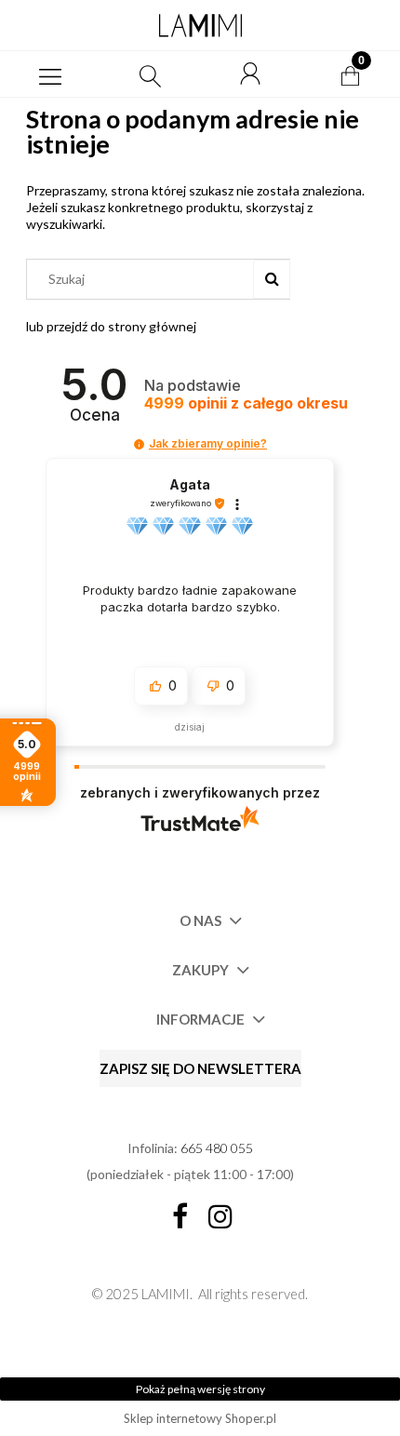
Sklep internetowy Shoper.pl (200, 1418)
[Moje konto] (250, 74)
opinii (246, 403)
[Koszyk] (350, 74)
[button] (50, 74)
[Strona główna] (200, 25)
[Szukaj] (271, 279)
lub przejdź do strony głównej (111, 326)
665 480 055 (216, 1148)
